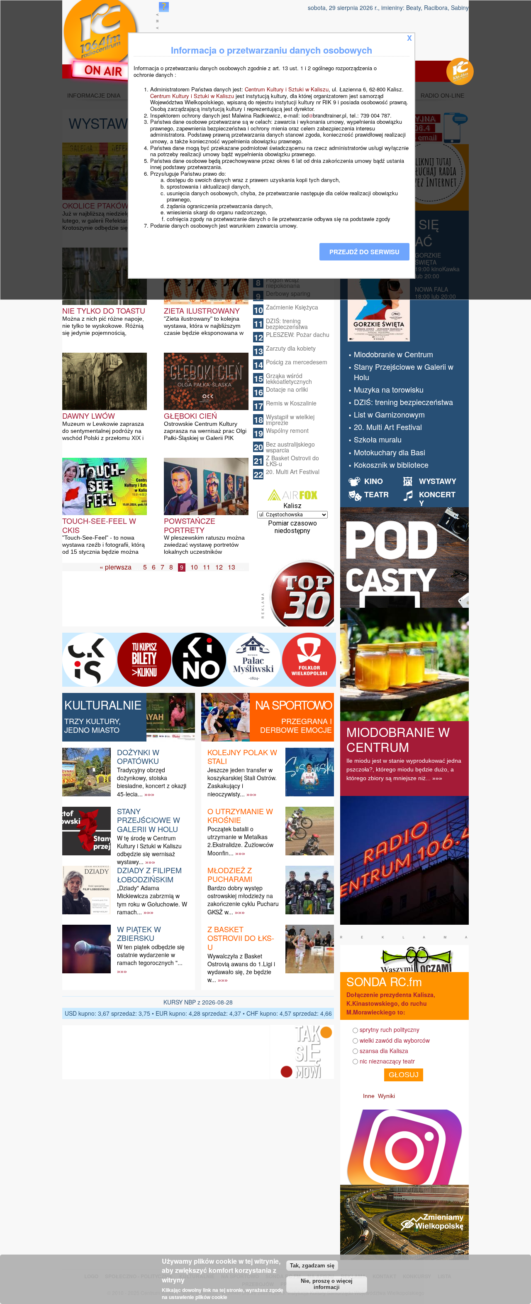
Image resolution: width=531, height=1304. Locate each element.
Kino (373, 481)
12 (219, 567)
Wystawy (437, 481)
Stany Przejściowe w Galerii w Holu (148, 819)
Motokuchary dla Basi (389, 452)
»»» (149, 794)
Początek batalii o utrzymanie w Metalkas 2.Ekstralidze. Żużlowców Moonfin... (240, 841)
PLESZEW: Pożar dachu (297, 334)
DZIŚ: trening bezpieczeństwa (287, 324)
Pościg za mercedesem (296, 362)
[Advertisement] (163, 605)
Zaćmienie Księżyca (292, 307)
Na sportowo (293, 704)
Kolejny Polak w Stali (242, 756)
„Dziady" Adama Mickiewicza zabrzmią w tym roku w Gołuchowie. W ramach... (152, 900)
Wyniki (386, 1096)
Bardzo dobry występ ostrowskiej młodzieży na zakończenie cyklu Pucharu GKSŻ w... (243, 900)
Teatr (376, 494)
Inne (369, 1096)
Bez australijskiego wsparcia (290, 447)
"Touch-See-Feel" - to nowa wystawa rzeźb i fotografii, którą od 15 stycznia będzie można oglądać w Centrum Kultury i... (103, 548)
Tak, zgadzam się (312, 1265)
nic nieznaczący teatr (387, 1061)
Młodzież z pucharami (229, 874)
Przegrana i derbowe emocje (296, 725)
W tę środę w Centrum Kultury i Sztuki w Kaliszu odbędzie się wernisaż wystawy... (149, 850)
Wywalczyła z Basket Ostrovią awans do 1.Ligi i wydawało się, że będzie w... (241, 968)
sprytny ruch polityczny (389, 1029)
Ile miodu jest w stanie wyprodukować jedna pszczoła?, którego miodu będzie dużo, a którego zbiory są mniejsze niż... (403, 769)
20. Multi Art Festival (292, 471)
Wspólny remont (287, 430)
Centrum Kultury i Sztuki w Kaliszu (287, 89)
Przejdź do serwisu (364, 251)
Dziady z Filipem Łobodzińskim (149, 874)
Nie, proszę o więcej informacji (327, 1284)
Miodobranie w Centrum (393, 354)
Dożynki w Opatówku (138, 756)
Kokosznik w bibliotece (391, 464)
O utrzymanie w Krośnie (240, 815)
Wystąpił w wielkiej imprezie (290, 420)
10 (194, 567)
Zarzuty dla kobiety (291, 348)
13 (231, 567)
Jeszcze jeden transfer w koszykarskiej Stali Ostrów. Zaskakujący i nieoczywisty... (242, 782)
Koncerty (437, 499)
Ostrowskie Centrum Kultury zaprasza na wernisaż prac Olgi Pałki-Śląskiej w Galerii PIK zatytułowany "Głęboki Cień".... (205, 434)
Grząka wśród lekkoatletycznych (289, 378)
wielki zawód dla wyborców (395, 1040)
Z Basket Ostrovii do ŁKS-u (292, 461)
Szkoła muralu (378, 439)
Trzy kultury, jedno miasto (92, 725)
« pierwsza (116, 567)
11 (206, 567)
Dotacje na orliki (287, 389)
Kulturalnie (103, 704)
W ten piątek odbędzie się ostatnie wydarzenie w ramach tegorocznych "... (151, 955)
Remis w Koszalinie (291, 403)
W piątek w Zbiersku (139, 933)
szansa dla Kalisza (384, 1050)
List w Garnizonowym (389, 414)
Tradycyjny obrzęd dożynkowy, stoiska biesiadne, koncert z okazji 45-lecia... (151, 782)
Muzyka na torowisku (389, 389)
